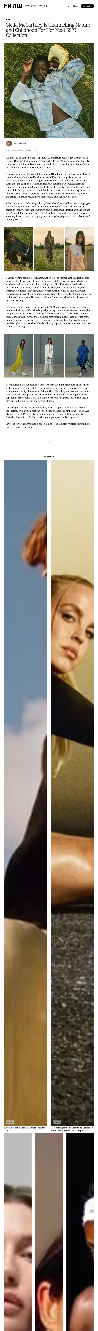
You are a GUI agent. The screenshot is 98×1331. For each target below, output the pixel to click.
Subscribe (87, 6)
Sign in (76, 6)
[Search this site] (69, 6)
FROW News (30, 6)
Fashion (43, 6)
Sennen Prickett (19, 143)
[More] (51, 6)
